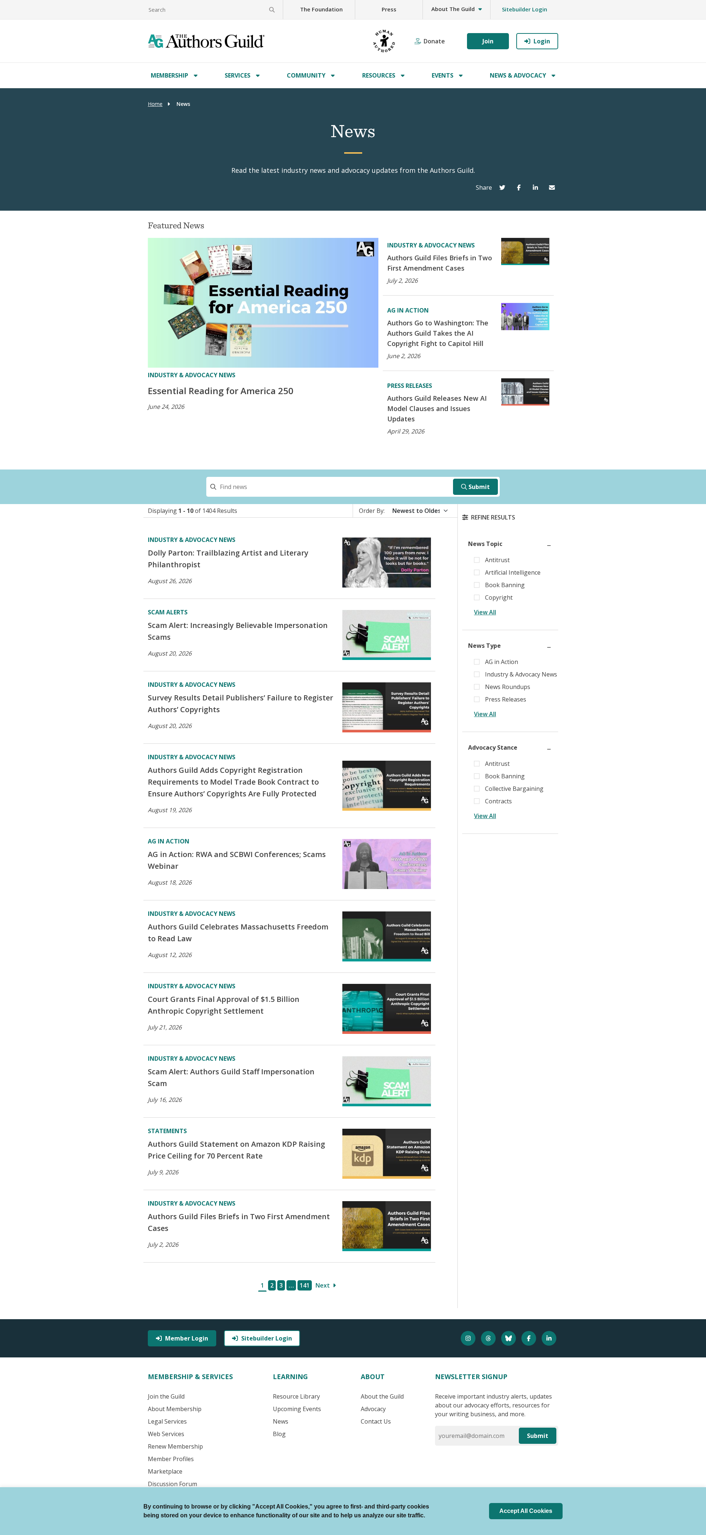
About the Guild (382, 1396)
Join (487, 41)
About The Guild (453, 9)
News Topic (485, 544)
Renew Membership (175, 1446)
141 (305, 1285)
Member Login (186, 1338)
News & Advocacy (518, 75)
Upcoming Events (297, 1409)
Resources (378, 75)
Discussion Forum (172, 1484)
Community (306, 75)
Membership (169, 75)
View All (485, 612)
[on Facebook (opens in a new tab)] (520, 187)
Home (155, 103)
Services (237, 75)
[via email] (553, 187)
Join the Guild (166, 1396)
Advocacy (373, 1409)
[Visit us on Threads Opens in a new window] (489, 1338)
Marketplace (165, 1471)
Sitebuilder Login (524, 9)
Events (442, 75)
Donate (434, 41)
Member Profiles (171, 1459)
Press (389, 9)
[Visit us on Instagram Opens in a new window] (469, 1338)
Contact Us (376, 1421)
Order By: (372, 511)
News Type (484, 646)
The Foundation (321, 9)
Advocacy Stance (492, 747)
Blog (279, 1434)
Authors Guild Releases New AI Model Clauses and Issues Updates (437, 408)
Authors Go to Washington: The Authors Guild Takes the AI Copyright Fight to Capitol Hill (437, 333)
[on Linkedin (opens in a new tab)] (537, 187)
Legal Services (167, 1421)
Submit (479, 487)
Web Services (166, 1434)
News (280, 1421)
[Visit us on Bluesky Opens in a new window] (509, 1338)
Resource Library (296, 1396)
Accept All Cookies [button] (525, 1511)
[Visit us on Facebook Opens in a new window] (529, 1338)
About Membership (175, 1409)
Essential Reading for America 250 (220, 391)
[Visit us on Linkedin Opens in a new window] (550, 1338)
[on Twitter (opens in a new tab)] (504, 187)
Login (542, 41)
